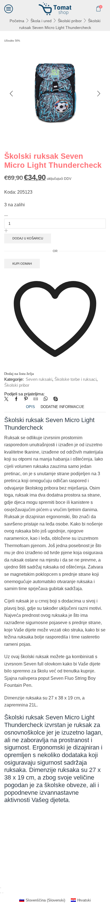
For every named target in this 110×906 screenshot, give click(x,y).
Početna (17, 21)
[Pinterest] (26, 399)
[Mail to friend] (36, 399)
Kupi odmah (22, 263)
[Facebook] (16, 399)
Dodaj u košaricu (27, 238)
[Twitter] (7, 399)
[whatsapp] (45, 399)
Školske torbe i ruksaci (75, 379)
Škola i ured (41, 21)
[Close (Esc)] (0, 887)
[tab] (30, 407)
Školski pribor (70, 21)
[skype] (54, 399)
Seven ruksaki (39, 379)
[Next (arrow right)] (2, 892)
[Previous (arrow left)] (0, 892)
